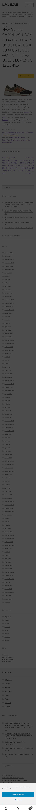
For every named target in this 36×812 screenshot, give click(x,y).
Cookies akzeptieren (18, 794)
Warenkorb (28, 806)
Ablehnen (18, 800)
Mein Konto (6, 808)
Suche (18, 808)
